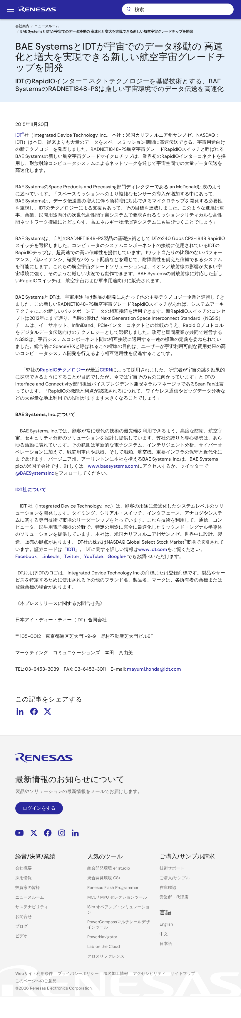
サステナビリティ (31, 906)
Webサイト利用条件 (34, 973)
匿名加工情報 (115, 973)
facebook (34, 711)
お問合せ (23, 916)
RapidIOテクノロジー (63, 370)
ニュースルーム (46, 26)
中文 (164, 933)
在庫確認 (168, 887)
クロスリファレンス (105, 956)
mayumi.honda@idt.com (154, 669)
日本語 (166, 943)
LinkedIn (50, 556)
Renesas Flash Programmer (112, 887)
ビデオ (21, 935)
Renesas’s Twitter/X (33, 833)
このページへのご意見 (35, 980)
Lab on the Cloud (103, 946)
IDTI (71, 549)
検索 (178, 9)
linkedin (20, 711)
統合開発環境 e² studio (108, 868)
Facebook (26, 556)
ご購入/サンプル (175, 877)
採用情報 (23, 877)
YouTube (93, 556)
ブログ (21, 926)
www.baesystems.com (113, 466)
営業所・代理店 (174, 897)
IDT (19, 135)
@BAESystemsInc (34, 473)
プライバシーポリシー (78, 973)
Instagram (61, 833)
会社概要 (23, 868)
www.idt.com (152, 549)
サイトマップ (182, 973)
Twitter (71, 556)
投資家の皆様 (27, 887)
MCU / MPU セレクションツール (117, 897)
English (166, 924)
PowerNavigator (102, 936)
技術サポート (172, 868)
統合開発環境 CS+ (104, 877)
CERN (106, 370)
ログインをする (39, 808)
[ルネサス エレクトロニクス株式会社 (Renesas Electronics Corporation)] (37, 9)
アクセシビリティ (149, 973)
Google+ (117, 556)
